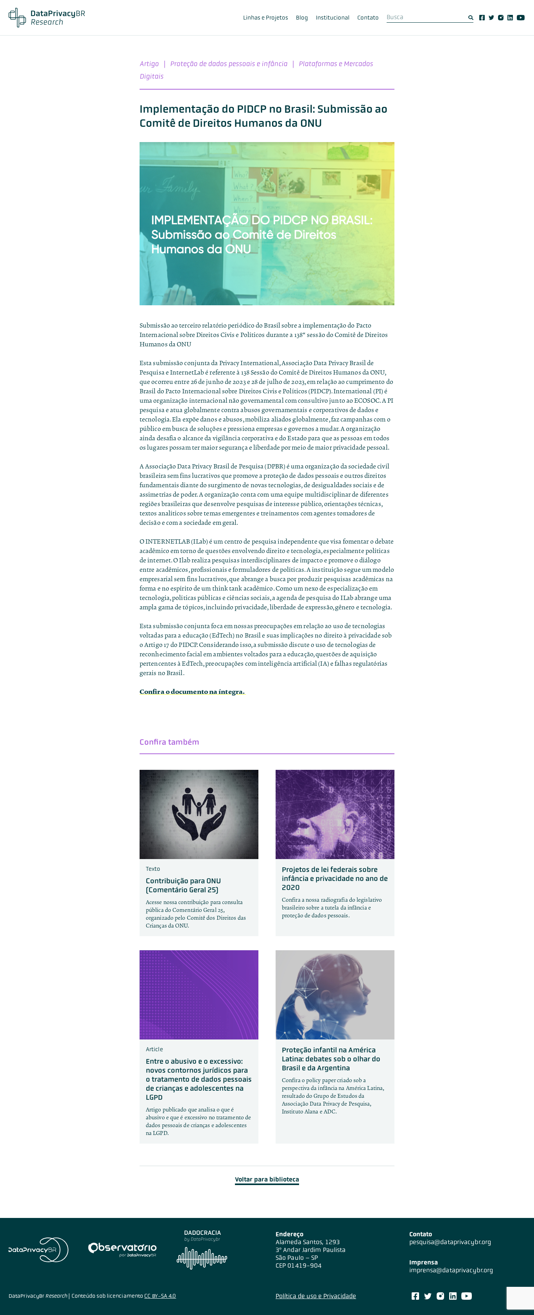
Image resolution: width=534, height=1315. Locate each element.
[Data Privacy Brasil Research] (47, 17)
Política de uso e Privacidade (316, 1296)
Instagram (500, 17)
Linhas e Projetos (265, 17)
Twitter (491, 17)
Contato (368, 17)
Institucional (332, 17)
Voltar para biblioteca (267, 1179)
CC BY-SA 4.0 (160, 1296)
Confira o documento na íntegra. (193, 692)
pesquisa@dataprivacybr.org (450, 1242)
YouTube (520, 17)
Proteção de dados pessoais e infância (228, 63)
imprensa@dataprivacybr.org (451, 1270)
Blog (302, 17)
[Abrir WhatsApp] (514, 1295)
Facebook (482, 17)
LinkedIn (510, 17)
